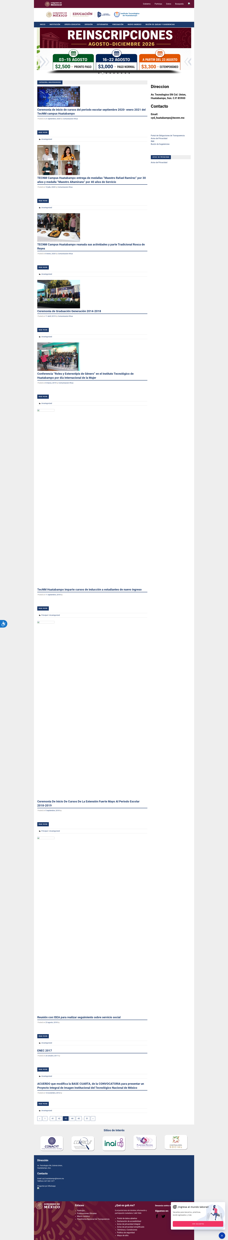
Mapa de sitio (122, 1235)
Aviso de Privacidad (159, 138)
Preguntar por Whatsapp (46, 1196)
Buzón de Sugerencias (160, 144)
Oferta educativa (72, 24)
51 (87, 1118)
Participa (158, 4)
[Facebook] (157, 1217)
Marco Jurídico (83, 1216)
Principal (44, 615)
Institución (55, 24)
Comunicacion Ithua (70, 119)
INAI (152, 141)
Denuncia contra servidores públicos (170, 1205)
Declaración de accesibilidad (129, 1221)
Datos (168, 4)
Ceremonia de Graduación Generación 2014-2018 (69, 311)
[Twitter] (163, 1217)
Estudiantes (102, 24)
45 (79, 1118)
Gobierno (147, 4)
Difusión (89, 24)
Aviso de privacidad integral (128, 1224)
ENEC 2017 (44, 1050)
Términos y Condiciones (127, 1230)
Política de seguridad (126, 1232)
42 (59, 1118)
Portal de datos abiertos (127, 1218)
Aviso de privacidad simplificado (130, 1227)
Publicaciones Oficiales (87, 1213)
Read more (43, 132)
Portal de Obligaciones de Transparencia (168, 135)
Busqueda (179, 4)
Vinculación (117, 24)
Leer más (137, 1213)
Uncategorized (46, 139)
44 (72, 1118)
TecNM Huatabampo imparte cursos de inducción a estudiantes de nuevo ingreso (89, 589)
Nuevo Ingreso (134, 24)
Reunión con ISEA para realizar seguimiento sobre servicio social (79, 1017)
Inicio (42, 24)
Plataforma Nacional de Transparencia (93, 1219)
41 (53, 1118)
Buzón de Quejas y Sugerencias (160, 24)
